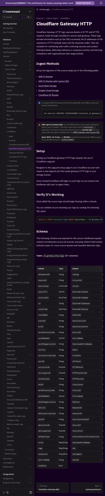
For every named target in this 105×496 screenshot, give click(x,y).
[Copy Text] (98, 113)
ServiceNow (11, 383)
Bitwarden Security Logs (17, 111)
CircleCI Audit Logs (14, 123)
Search (15, 17)
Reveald (8, 61)
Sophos (10, 396)
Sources (6, 56)
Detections (7, 458)
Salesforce (11, 367)
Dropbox (10, 201)
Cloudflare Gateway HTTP (20, 149)
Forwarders (9, 450)
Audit (11, 136)
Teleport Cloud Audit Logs (17, 408)
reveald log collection (15, 363)
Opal (9, 338)
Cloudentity (11, 127)
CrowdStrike (12, 170)
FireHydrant (11, 217)
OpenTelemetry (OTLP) (16, 346)
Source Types (10, 69)
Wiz (8, 428)
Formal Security (13, 230)
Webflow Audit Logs (15, 424)
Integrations (8, 478)
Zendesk (10, 441)
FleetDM (10, 221)
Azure (9, 103)
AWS (9, 99)
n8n (8, 318)
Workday (10, 432)
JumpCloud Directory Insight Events (18, 283)
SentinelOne (12, 375)
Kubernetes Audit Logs (16, 297)
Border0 (10, 119)
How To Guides (9, 32)
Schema (42, 231)
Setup (40, 151)
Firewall (12, 140)
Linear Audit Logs (14, 301)
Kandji (9, 289)
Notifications (8, 467)
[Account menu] (29, 17)
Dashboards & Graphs (11, 48)
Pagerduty (11, 350)
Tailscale (10, 404)
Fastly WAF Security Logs (17, 209)
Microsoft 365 (12, 310)
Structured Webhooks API (17, 400)
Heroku (10, 270)
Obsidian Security (14, 330)
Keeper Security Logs (15, 293)
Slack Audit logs (13, 387)
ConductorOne (12, 166)
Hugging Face (12, 274)
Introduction (8, 28)
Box (8, 115)
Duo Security (12, 205)
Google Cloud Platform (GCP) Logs (18, 235)
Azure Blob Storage (47, 86)
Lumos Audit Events (15, 305)
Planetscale (12, 359)
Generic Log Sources (15, 240)
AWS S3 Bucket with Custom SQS (53, 81)
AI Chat (6, 44)
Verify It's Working (50, 194)
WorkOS (10, 436)
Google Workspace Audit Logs (17, 260)
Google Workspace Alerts (17, 255)
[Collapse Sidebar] (31, 492)
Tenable (10, 412)
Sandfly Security (13, 371)
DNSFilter (10, 189)
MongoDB (11, 314)
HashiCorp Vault (13, 266)
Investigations (9, 463)
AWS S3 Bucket (45, 76)
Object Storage (11, 65)
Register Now (85, 3)
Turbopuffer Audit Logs (16, 416)
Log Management (10, 52)
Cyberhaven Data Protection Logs (18, 183)
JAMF (9, 278)
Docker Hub (11, 193)
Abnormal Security (14, 78)
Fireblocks (11, 213)
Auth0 (9, 90)
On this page (56, 9)
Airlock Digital (12, 82)
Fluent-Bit (11, 226)
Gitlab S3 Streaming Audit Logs (17, 250)
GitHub (9, 245)
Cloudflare (11, 131)
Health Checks (11, 454)
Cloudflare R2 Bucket (48, 95)
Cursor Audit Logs (14, 174)
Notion (9, 326)
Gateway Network (16, 153)
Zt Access (13, 161)
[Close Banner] (101, 3)
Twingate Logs (13, 420)
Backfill (10, 107)
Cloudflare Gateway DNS (19, 144)
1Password (11, 74)
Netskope (11, 322)
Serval (9, 379)
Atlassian (10, 86)
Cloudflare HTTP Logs (18, 157)
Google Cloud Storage (48, 90)
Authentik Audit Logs (15, 95)
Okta (9, 334)
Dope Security (12, 197)
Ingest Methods (47, 64)
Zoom (9, 445)
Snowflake (11, 391)
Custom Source (13, 178)
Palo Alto (10, 355)
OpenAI (10, 342)
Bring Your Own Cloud (11, 483)
